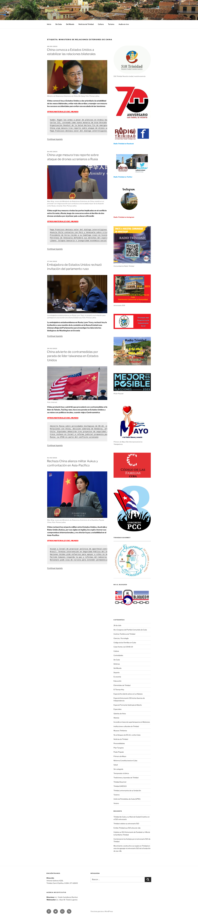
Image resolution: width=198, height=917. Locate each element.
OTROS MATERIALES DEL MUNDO (62, 221)
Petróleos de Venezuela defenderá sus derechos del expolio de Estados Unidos (88, 238)
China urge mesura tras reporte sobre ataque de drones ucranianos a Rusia (87, 128)
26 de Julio (117, 625)
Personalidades (119, 743)
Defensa (117, 664)
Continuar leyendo (55, 139)
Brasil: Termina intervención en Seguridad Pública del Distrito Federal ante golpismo (93, 552)
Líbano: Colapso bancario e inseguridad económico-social (78, 241)
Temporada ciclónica (121, 773)
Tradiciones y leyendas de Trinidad (126, 778)
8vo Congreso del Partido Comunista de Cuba (130, 630)
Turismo (111, 24)
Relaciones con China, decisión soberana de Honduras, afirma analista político (89, 429)
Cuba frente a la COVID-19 (123, 647)
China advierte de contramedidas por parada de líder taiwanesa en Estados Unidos (72, 356)
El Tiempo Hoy (119, 689)
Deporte (117, 672)
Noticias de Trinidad (86, 24)
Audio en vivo (124, 24)
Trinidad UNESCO (120, 786)
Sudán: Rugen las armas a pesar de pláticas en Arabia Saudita (81, 120)
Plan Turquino (119, 748)
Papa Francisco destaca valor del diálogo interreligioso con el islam (85, 131)
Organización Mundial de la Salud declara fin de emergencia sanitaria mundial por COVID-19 (96, 125)
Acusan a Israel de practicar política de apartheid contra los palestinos (87, 549)
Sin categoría (118, 769)
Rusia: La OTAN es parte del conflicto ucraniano (74, 437)
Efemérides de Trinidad (122, 685)
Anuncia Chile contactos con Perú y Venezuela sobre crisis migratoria (85, 232)
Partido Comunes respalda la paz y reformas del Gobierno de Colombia (84, 557)
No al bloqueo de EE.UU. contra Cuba (127, 735)
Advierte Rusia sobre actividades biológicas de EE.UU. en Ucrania (83, 426)
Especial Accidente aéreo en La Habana (128, 694)
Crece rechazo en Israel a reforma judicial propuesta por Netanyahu (84, 434)
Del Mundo (70, 24)
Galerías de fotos (120, 714)
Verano (116, 803)
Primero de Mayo (120, 756)
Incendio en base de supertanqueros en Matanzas (132, 722)
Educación (117, 681)
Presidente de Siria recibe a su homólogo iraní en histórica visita (84, 235)
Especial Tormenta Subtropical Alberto (128, 705)
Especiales (117, 709)
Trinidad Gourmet (120, 782)
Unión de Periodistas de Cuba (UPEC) (127, 799)
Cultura (101, 24)
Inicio (49, 24)
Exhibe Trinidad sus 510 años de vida (127, 828)
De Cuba (58, 24)
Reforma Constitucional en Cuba (125, 760)
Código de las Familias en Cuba (125, 643)
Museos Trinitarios (120, 731)
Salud (116, 765)
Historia (116, 718)
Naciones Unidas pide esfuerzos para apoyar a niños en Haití (80, 554)
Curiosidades (118, 655)
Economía (117, 677)
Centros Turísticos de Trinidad (124, 634)
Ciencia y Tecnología (121, 638)
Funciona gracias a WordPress (102, 911)
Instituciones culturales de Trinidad (126, 726)
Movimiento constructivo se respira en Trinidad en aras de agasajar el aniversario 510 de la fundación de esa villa (132, 848)
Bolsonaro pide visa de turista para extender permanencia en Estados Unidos (88, 560)
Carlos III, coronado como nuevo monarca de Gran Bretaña (78, 123)
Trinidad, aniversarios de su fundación (127, 790)
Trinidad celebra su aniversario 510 (126, 823)
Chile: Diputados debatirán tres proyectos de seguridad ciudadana (83, 432)
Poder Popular (119, 752)
